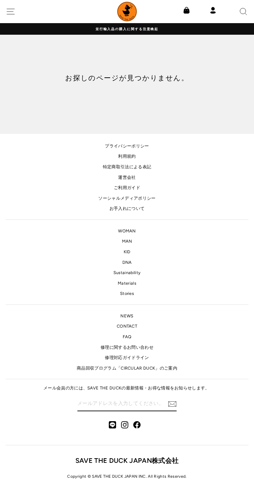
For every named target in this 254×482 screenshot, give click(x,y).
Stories (127, 293)
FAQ (127, 336)
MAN (127, 241)
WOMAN (127, 230)
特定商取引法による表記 (127, 166)
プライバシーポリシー (127, 145)
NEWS (126, 315)
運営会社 (127, 177)
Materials (127, 283)
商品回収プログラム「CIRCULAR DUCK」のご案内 (127, 368)
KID (127, 251)
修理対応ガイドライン (127, 357)
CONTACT (127, 326)
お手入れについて (127, 208)
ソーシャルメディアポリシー (126, 198)
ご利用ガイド (127, 187)
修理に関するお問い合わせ (127, 347)
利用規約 (127, 156)
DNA (127, 262)
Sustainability (127, 272)
